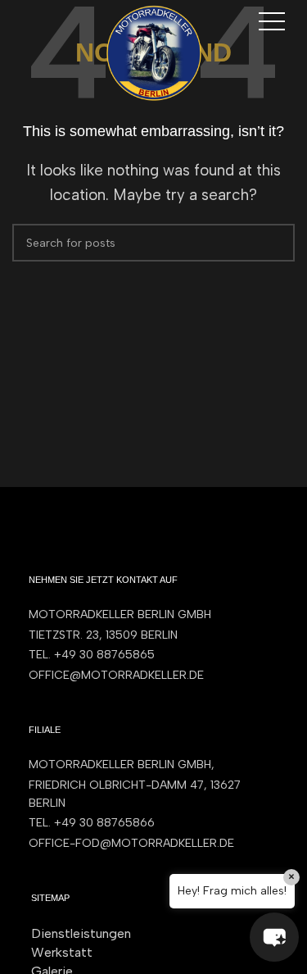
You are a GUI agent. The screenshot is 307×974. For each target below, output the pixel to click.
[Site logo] (154, 51)
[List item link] (153, 655)
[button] (274, 937)
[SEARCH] (276, 243)
